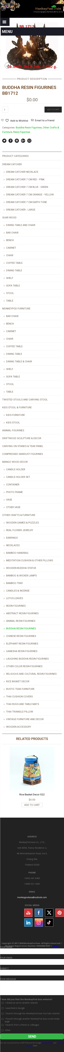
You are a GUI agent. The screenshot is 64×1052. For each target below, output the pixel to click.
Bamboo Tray (14, 583)
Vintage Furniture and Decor (25, 719)
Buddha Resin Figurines (29, 127)
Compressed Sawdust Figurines (22, 453)
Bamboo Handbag (17, 552)
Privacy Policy (47, 1043)
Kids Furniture (15, 414)
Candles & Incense (17, 590)
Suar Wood (9, 217)
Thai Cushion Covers (19, 696)
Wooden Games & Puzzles (22, 522)
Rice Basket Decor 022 (32, 794)
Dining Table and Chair (20, 225)
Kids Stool (13, 422)
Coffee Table (14, 262)
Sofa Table (13, 285)
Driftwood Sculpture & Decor (21, 438)
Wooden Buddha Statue (21, 567)
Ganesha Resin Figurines (21, 651)
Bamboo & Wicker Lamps (21, 575)
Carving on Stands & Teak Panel (22, 446)
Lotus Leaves (14, 598)
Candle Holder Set (18, 476)
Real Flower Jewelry (19, 530)
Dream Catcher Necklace (22, 171)
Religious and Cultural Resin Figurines (31, 673)
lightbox (8, 65)
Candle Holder (15, 469)
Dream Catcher (12, 164)
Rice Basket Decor (17, 681)
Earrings (12, 537)
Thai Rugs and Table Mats (22, 704)
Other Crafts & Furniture (18, 515)
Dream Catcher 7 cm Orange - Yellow (30, 194)
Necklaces (13, 545)
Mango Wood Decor (15, 461)
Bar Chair (12, 232)
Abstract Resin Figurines (22, 613)
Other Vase (13, 507)
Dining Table (14, 270)
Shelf (9, 277)
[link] (32, 897)
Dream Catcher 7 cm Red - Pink (25, 179)
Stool (10, 293)
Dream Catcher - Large (20, 209)
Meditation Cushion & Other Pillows (29, 560)
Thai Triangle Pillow (19, 711)
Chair (9, 255)
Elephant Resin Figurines (22, 643)
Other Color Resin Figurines (24, 666)
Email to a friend (44, 120)
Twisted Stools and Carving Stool (25, 399)
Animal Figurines (13, 430)
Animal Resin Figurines (20, 620)
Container (12, 484)
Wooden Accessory (18, 726)
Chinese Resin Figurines (21, 636)
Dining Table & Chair (19, 361)
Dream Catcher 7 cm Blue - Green (27, 186)
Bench (10, 240)
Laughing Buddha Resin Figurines (27, 658)
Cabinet (11, 247)
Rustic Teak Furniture (20, 688)
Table (9, 300)
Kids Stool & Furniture (17, 407)
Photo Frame (14, 492)
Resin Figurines (21, 131)
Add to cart (53, 109)
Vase (9, 499)
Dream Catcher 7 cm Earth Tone (26, 202)
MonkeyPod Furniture (16, 308)
